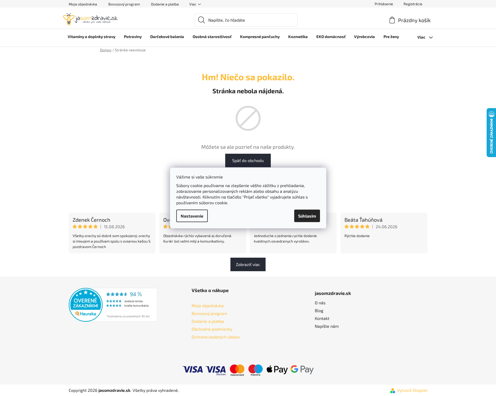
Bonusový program (124, 4)
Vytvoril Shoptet (412, 390)
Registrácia (413, 4)
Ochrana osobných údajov (216, 336)
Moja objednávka (83, 4)
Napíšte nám (327, 326)
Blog (319, 310)
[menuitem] (92, 36)
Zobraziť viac (248, 264)
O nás (320, 302)
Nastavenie (192, 215)
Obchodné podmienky (212, 328)
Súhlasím (307, 215)
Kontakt (322, 318)
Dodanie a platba (165, 4)
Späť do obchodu (248, 160)
